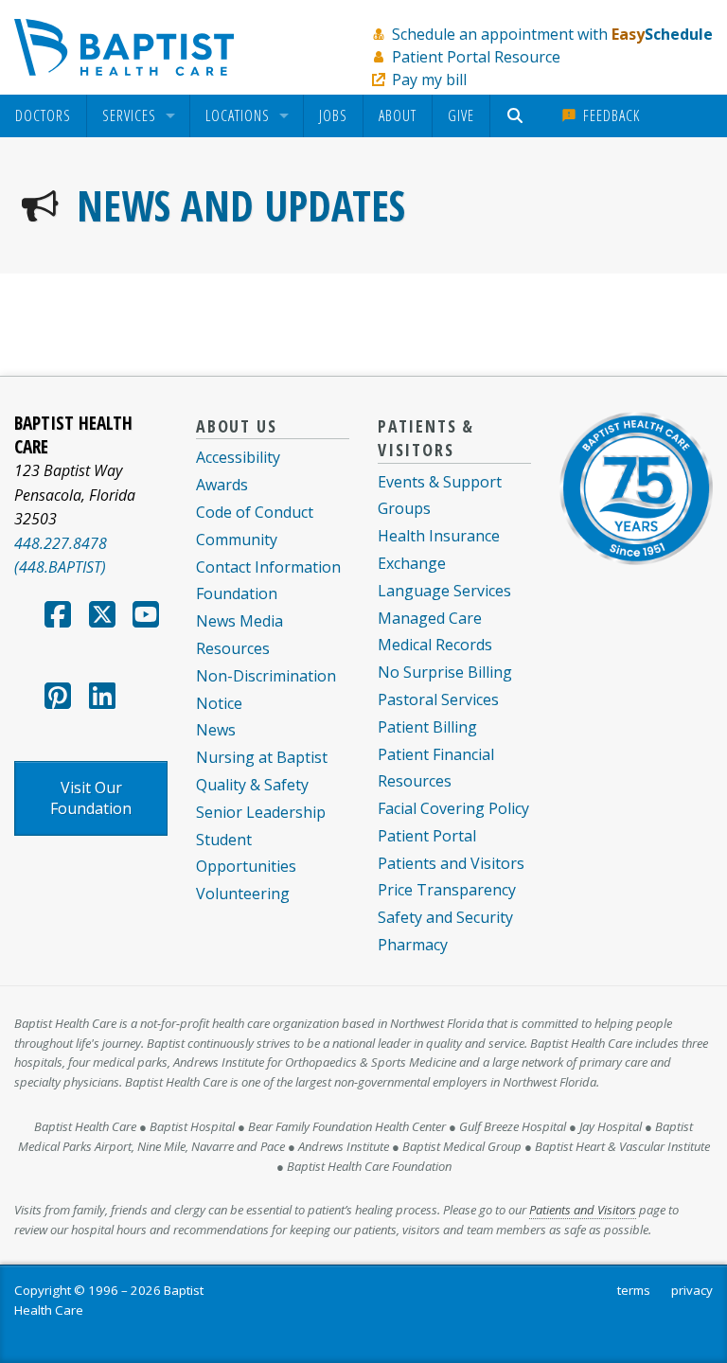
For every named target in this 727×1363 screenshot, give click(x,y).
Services (129, 116)
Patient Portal (427, 835)
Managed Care (430, 618)
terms (633, 1290)
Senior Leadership (261, 812)
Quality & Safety (252, 784)
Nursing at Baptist (262, 757)
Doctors (43, 116)
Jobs (333, 115)
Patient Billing (427, 727)
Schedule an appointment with (552, 34)
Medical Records (435, 644)
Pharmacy (413, 944)
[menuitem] (43, 116)
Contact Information (268, 567)
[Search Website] (517, 116)
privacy (692, 1290)
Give (461, 115)
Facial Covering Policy (453, 808)
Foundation (236, 593)
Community (236, 539)
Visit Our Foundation (91, 798)
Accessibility (238, 457)
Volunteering (243, 893)
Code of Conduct (254, 512)
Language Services (444, 590)
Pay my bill (429, 79)
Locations (237, 116)
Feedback (609, 115)
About (398, 115)
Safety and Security (445, 917)
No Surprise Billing (445, 672)
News (216, 729)
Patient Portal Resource (476, 56)
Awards (222, 484)
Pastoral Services (438, 699)
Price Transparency (447, 889)
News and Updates (241, 205)
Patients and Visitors (451, 863)
